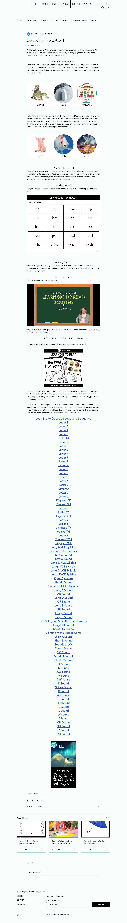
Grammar (55, 20)
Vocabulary (44, 20)
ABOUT (20, 900)
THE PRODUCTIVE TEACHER (31, 892)
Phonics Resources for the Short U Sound (94, 842)
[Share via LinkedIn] (37, 800)
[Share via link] (42, 800)
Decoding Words (31, 20)
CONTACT (22, 904)
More (92, 20)
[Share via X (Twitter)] (33, 800)
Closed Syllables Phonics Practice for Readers (29, 842)
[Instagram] (106, 4)
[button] (108, 20)
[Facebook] (21, 915)
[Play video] (63, 305)
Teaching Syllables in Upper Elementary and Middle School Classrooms (62, 842)
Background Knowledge (79, 20)
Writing (65, 20)
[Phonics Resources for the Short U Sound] (95, 829)
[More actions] (99, 34)
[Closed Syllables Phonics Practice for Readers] (31, 829)
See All (108, 817)
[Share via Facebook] (28, 800)
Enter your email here (54, 900)
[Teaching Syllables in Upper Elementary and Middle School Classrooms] (63, 829)
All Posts (19, 20)
